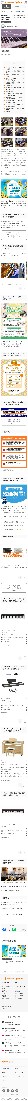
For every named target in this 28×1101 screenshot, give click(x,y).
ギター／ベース (5, 985)
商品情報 (16, 990)
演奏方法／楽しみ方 (19, 993)
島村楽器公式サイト (6, 1006)
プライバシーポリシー (19, 1072)
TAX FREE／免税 (18, 1068)
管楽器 (3, 990)
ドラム (3, 993)
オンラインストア (6, 1008)
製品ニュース (17, 996)
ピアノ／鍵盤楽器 (15, 11)
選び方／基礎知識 (18, 998)
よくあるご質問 (5, 1068)
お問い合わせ (5, 1081)
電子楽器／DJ (5, 996)
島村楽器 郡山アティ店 (11, 26)
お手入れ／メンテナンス (20, 986)
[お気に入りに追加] (26, 22)
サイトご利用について (19, 1076)
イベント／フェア (18, 985)
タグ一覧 (16, 1000)
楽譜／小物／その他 (6, 998)
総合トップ (6, 11)
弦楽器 (3, 988)
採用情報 (4, 1072)
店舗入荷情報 (5, 51)
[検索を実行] (24, 6)
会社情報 (4, 1076)
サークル (16, 988)
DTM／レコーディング (7, 995)
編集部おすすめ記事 (19, 995)
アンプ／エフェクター (7, 991)
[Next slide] (25, 288)
